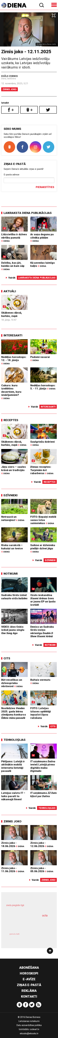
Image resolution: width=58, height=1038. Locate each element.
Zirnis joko (9, 89)
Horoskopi (29, 973)
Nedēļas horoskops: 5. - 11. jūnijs (42, 387)
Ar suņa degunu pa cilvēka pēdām (42, 237)
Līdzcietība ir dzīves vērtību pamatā (14, 237)
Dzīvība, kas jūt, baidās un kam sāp (12, 266)
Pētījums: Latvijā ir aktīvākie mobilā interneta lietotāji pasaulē (13, 766)
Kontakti (29, 996)
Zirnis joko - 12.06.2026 (41, 844)
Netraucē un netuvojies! (12, 518)
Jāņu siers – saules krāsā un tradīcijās (13, 470)
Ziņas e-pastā (29, 985)
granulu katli (14, 934)
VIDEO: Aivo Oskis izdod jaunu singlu (12, 630)
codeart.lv (34, 1029)
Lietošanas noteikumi (29, 1021)
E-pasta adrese (11, 174)
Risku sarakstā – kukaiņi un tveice (12, 548)
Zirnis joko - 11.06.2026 (12, 870)
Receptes (11, 420)
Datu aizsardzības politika (29, 1025)
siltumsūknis (39, 937)
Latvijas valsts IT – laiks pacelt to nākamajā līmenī (13, 796)
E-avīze (29, 979)
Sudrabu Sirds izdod (14, 596)
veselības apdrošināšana (25, 923)
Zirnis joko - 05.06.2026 (41, 870)
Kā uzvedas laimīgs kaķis (42, 264)
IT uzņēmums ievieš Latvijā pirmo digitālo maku (42, 766)
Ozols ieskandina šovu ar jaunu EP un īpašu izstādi (43, 599)
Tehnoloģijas (15, 740)
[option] (29, 29)
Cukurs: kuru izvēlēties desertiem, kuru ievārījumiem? (11, 392)
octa (44, 915)
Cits (7, 658)
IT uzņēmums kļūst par (43, 794)
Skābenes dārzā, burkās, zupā (11, 314)
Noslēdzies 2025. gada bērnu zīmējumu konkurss (13, 713)
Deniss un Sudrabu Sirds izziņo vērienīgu (42, 631)
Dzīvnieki (10, 495)
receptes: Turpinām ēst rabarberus (41, 470)
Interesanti (13, 335)
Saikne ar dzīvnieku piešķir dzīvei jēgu (42, 548)
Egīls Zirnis (9, 76)
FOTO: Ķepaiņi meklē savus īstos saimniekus (43, 520)
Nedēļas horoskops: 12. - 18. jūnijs (13, 360)
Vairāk (11, 277)
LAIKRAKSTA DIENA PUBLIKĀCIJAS (28, 213)
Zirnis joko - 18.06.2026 (12, 844)
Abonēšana (29, 968)
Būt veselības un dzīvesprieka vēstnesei (12, 683)
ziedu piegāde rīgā (15, 905)
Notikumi (11, 573)
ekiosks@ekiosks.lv (29, 1033)
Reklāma (29, 991)
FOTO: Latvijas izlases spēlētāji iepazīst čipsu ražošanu (40, 713)
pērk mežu (27, 907)
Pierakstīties (45, 187)
